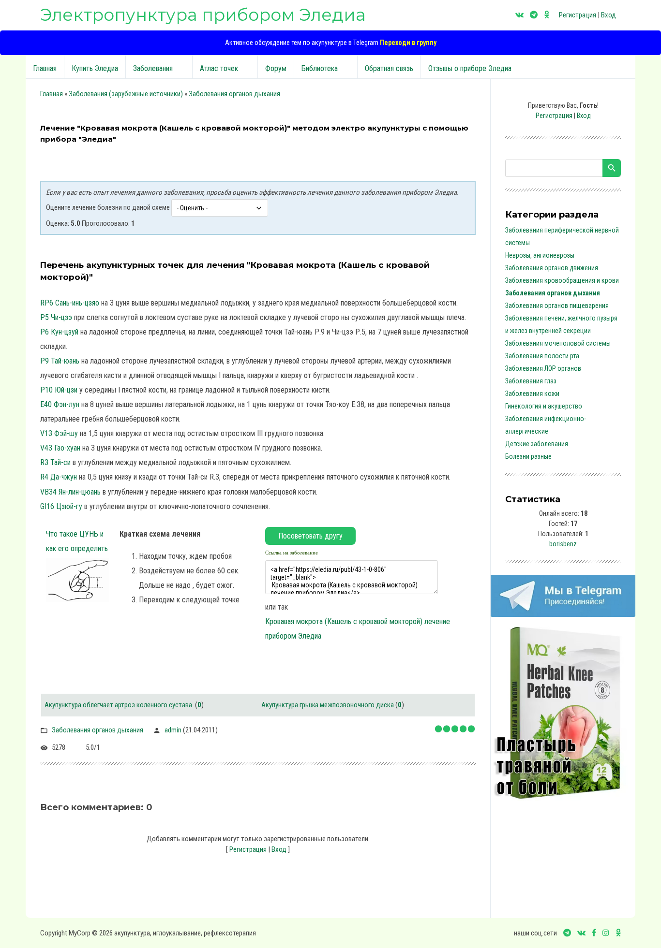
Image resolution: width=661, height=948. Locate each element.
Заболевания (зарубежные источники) (126, 93)
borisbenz (563, 544)
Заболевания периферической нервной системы (562, 236)
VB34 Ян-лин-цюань (70, 491)
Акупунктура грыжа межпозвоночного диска (327, 704)
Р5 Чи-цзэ (56, 317)
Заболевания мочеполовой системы (558, 343)
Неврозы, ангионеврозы (539, 255)
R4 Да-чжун (58, 476)
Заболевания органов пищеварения (557, 305)
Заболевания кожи (532, 393)
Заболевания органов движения (551, 268)
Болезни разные (528, 456)
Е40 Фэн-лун (59, 404)
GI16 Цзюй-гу (61, 506)
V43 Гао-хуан (60, 447)
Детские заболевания (536, 444)
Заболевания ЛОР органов (543, 368)
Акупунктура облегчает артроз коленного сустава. (119, 704)
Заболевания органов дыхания (234, 93)
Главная (51, 93)
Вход (608, 15)
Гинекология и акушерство (543, 406)
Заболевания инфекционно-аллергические (545, 425)
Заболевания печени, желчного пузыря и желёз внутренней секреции (561, 324)
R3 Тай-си (55, 462)
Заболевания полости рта (542, 356)
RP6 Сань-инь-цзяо (69, 302)
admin (173, 730)
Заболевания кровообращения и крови (562, 280)
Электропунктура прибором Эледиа (203, 14)
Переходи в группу (408, 42)
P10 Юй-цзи (58, 389)
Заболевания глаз (530, 381)
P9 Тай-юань (59, 360)
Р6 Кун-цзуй (59, 331)
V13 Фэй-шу (59, 433)
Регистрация (577, 15)
